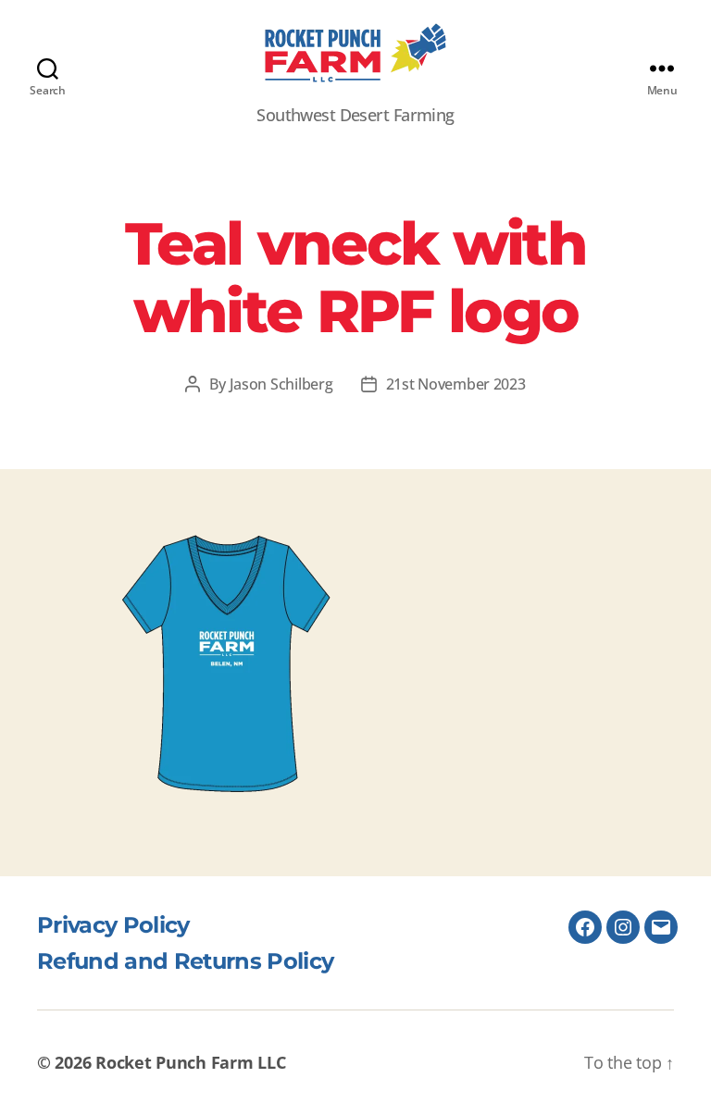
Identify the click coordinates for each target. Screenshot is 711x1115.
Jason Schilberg (281, 384)
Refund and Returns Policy (185, 961)
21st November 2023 (456, 384)
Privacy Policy (113, 924)
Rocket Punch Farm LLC (190, 1062)
